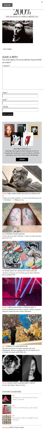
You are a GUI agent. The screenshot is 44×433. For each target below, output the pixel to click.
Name (5, 92)
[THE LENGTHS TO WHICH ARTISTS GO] (22, 14)
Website (5, 106)
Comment (6, 65)
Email (5, 99)
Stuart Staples (7, 49)
